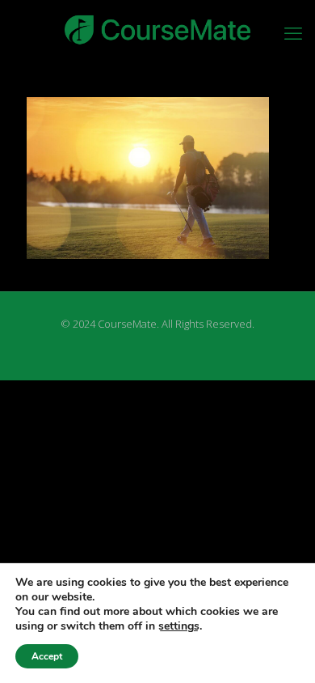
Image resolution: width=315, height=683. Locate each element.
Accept (47, 656)
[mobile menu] (293, 32)
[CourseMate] (157, 28)
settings (179, 626)
